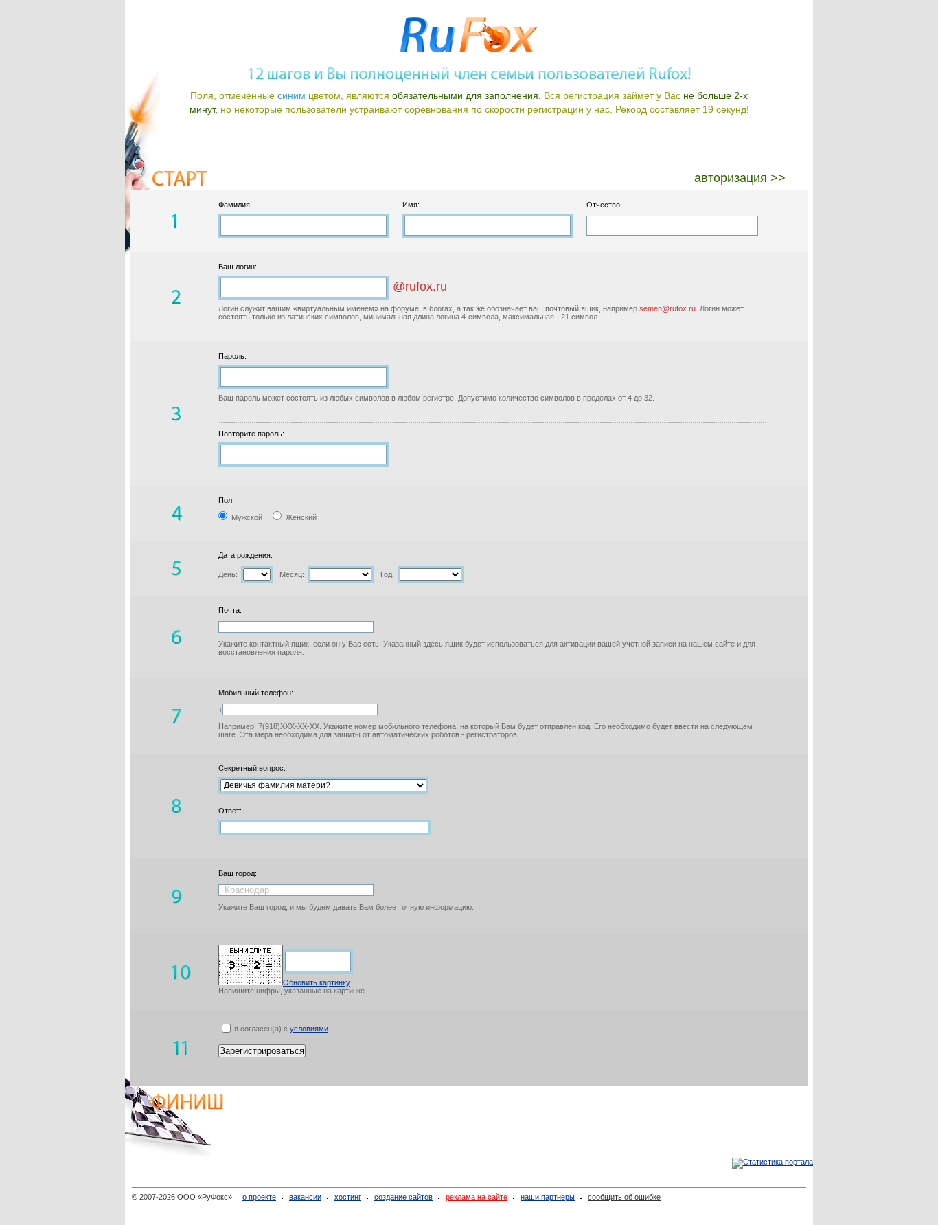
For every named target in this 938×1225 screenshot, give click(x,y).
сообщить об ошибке (624, 1197)
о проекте (259, 1197)
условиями (309, 1028)
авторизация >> (740, 178)
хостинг (347, 1197)
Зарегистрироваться (262, 1051)
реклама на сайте (476, 1197)
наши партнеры (548, 1197)
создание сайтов (403, 1197)
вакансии (305, 1197)
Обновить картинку (316, 982)
